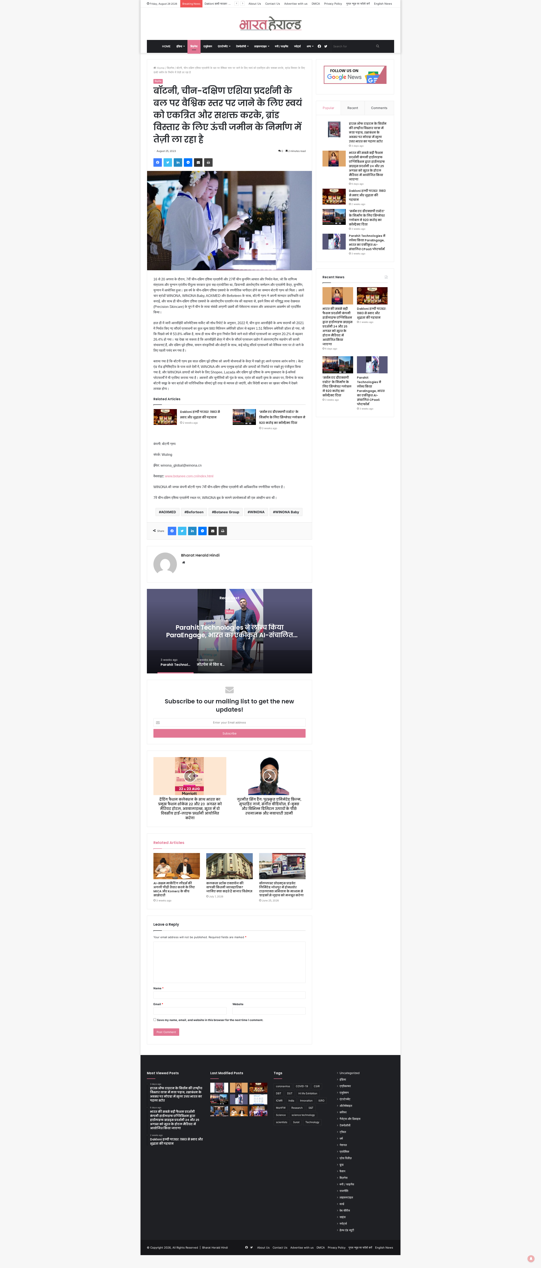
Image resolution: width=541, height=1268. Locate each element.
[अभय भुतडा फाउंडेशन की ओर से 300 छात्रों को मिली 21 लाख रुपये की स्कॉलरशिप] (258, 1111)
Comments (379, 108)
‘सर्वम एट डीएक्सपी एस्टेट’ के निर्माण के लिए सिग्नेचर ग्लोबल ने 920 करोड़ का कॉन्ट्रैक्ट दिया (282, 417)
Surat (296, 1122)
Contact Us (272, 3)
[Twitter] (168, 162)
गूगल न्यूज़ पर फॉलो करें (358, 3)
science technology (303, 1114)
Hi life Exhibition (307, 1093)
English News (383, 3)
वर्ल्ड (342, 1204)
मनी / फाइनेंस (281, 46)
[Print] (208, 162)
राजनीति (344, 1191)
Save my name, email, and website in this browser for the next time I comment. (210, 1020)
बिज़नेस (194, 46)
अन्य (309, 46)
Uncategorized (349, 1073)
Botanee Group (226, 512)
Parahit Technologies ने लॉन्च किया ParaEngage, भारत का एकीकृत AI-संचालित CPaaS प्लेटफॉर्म (367, 242)
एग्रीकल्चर (345, 1086)
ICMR (279, 1100)
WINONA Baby (287, 512)
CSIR (317, 1086)
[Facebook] (157, 162)
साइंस (343, 1217)
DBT (278, 1093)
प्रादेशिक (344, 1151)
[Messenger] (188, 162)
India (291, 1100)
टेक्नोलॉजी (241, 46)
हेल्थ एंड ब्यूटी (347, 1230)
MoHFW (281, 1107)
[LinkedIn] (178, 162)
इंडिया (179, 46)
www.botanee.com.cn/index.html (189, 476)
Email (158, 1004)
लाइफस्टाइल (260, 46)
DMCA (316, 3)
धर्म (341, 1138)
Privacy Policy (333, 3)
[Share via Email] (198, 162)
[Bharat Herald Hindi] (270, 23)
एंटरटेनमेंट (223, 46)
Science (281, 1114)
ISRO (321, 1100)
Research (297, 1107)
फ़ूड (342, 1164)
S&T (311, 1107)
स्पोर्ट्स (297, 46)
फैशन (342, 1171)
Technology (312, 1122)
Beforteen (195, 512)
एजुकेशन (208, 46)
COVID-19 (302, 1086)
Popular (328, 108)
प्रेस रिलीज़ (346, 1158)
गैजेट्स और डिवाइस (350, 1119)
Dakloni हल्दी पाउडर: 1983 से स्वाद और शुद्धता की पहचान (367, 195)
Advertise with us (295, 3)
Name (158, 988)
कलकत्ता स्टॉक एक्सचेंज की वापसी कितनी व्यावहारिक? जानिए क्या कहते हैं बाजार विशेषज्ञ (229, 887)
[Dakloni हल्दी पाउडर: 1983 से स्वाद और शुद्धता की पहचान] (165, 417)
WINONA (257, 512)
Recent (352, 108)
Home (166, 46)
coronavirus (283, 1086)
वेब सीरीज (345, 1210)
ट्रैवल (343, 1132)
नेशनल (343, 1145)
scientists (281, 1122)
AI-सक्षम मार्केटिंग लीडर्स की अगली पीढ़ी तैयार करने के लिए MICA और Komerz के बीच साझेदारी (174, 889)
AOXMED (168, 512)
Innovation (306, 1100)
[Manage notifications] (531, 1258)
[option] (229, 631)
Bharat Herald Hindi (200, 555)
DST (289, 1093)
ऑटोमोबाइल (346, 1105)
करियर (343, 1112)
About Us (255, 3)
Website (237, 1004)
